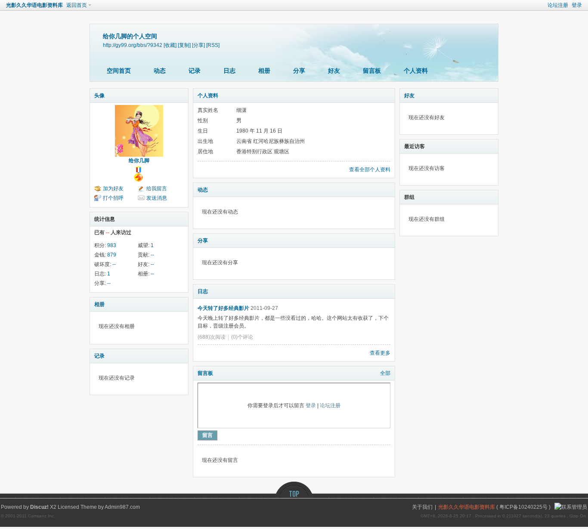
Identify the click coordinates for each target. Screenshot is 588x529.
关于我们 (422, 507)
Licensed (68, 507)
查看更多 (380, 353)
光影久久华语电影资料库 (34, 5)
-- (152, 255)
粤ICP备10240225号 (523, 507)
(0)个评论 (242, 337)
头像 (99, 96)
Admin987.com (122, 507)
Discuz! (39, 507)
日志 (229, 70)
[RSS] (213, 45)
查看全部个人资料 (369, 170)
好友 (334, 70)
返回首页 (76, 5)
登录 (577, 5)
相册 (264, 70)
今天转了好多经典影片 (223, 308)
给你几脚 (139, 161)
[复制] (184, 45)
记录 (195, 70)
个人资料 (416, 70)
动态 (160, 70)
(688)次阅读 (212, 337)
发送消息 (156, 198)
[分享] (198, 45)
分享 (299, 70)
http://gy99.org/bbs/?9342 (132, 45)
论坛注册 (558, 5)
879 (111, 255)
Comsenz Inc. (41, 516)
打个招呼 (113, 198)
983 (111, 245)
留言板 (372, 70)
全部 (385, 373)
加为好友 (113, 189)
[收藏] (170, 45)
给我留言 (156, 189)
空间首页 (119, 70)
